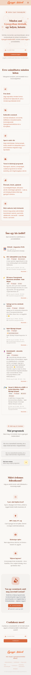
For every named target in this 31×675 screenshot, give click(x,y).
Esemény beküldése (21, 665)
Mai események (7, 665)
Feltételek (16, 662)
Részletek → (24, 271)
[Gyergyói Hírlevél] (15, 2)
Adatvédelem (8, 662)
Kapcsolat (23, 662)
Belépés (15, 669)
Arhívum (14, 665)
